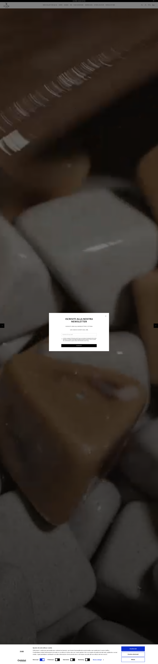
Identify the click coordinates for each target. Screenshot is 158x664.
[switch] (57, 659)
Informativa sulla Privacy (76, 338)
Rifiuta (133, 659)
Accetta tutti (133, 648)
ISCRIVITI (79, 346)
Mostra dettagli (97, 659)
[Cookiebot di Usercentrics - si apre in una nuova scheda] (22, 661)
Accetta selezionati (133, 654)
